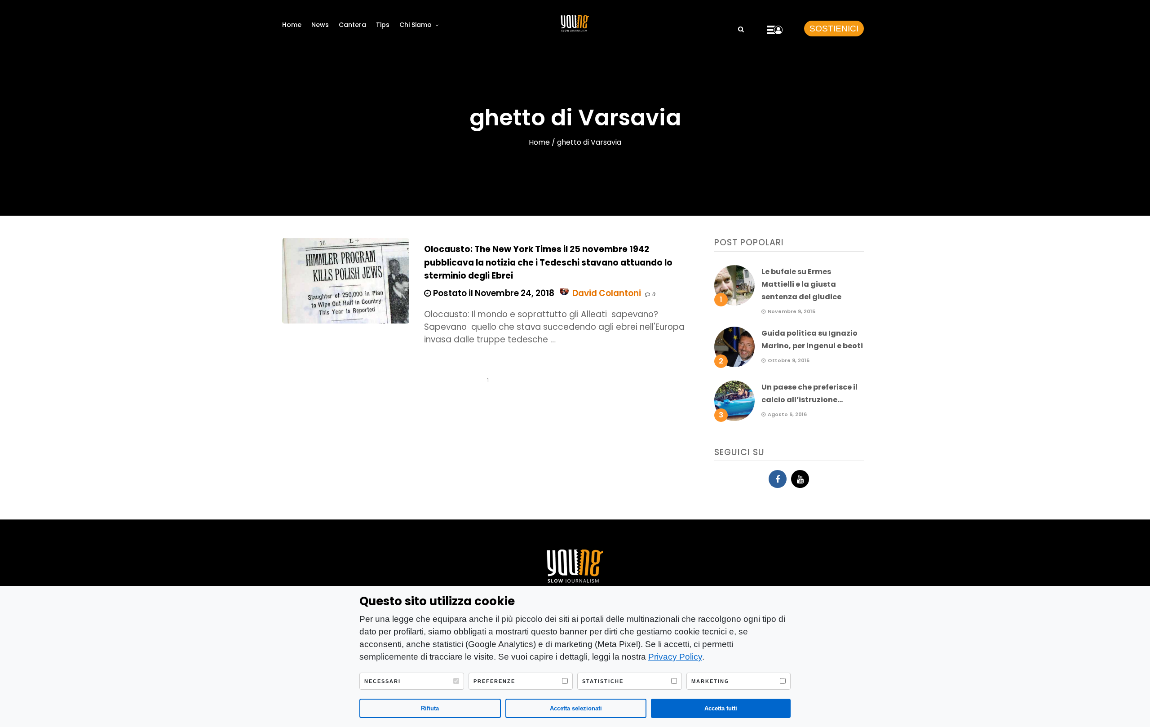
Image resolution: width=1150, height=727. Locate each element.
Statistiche (603, 681)
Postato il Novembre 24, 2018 (492, 293)
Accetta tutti (720, 708)
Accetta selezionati (576, 708)
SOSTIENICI (833, 28)
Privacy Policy (675, 656)
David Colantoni (606, 293)
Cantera (352, 24)
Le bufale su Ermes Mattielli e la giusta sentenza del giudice (801, 284)
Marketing (710, 681)
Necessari (382, 681)
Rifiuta (430, 708)
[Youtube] (800, 479)
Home (291, 24)
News (320, 24)
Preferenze (494, 681)
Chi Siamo (415, 24)
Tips (382, 24)
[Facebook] (778, 479)
